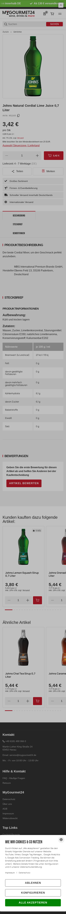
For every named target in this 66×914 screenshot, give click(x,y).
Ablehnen (33, 883)
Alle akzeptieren (33, 902)
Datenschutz (24, 872)
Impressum (10, 872)
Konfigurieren (33, 892)
